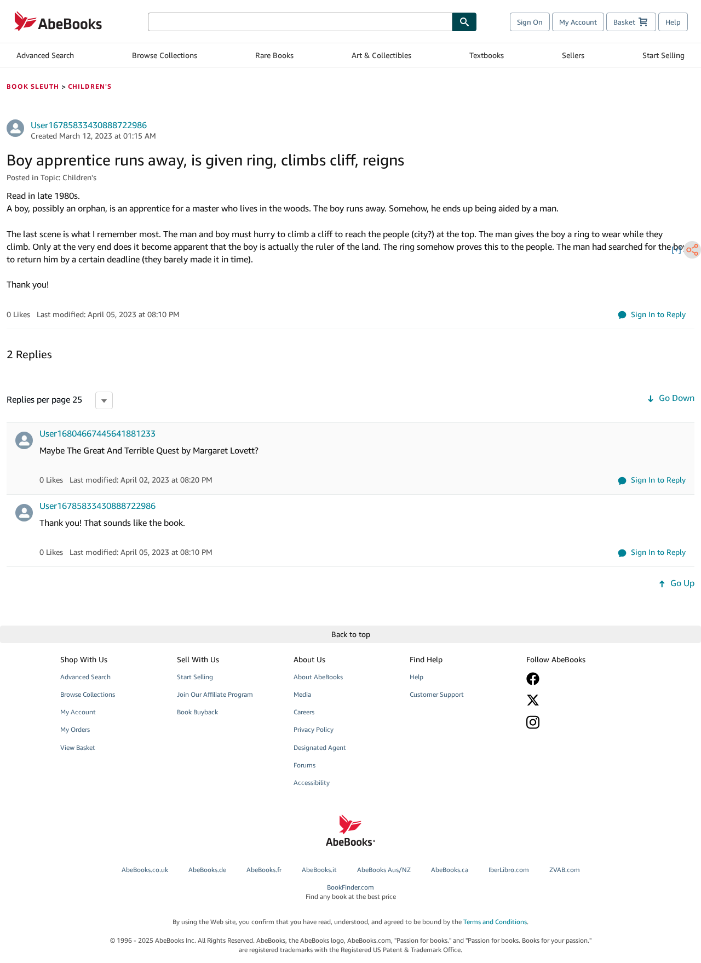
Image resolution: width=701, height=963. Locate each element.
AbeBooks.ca (449, 869)
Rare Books (274, 55)
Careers (304, 712)
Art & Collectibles (381, 55)
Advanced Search (45, 55)
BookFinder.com (351, 892)
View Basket (77, 747)
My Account (578, 22)
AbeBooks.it (319, 869)
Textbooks (486, 55)
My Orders (75, 729)
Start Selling (663, 55)
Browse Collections (164, 55)
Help (673, 22)
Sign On (530, 22)
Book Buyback (197, 712)
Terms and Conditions (495, 922)
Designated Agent (320, 747)
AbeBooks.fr (263, 869)
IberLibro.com (509, 869)
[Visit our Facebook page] (576, 678)
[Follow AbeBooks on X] (576, 700)
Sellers (573, 55)
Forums (304, 765)
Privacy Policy (314, 729)
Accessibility (312, 782)
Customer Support (437, 694)
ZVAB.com (564, 869)
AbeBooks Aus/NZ (384, 869)
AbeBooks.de (207, 869)
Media (302, 694)
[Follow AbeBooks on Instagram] (576, 722)
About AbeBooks (318, 677)
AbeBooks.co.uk (145, 869)
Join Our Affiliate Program (215, 694)
